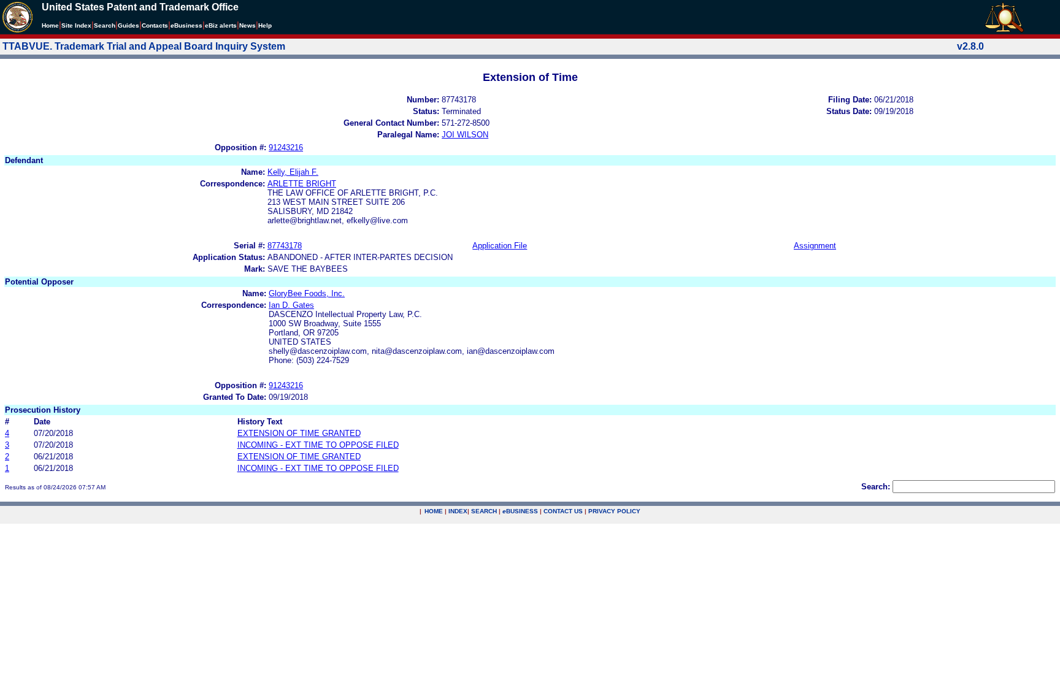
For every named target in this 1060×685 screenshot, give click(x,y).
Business (186, 25)
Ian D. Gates (291, 305)
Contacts (155, 25)
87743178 (284, 245)
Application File (499, 245)
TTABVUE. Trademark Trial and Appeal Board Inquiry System (143, 46)
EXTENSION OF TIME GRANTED (299, 433)
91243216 (286, 147)
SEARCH (484, 511)
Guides (128, 25)
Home (50, 25)
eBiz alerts (221, 25)
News (247, 25)
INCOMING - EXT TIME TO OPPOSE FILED (318, 445)
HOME (433, 511)
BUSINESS (520, 511)
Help (265, 25)
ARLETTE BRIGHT (301, 183)
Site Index (76, 25)
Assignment (815, 245)
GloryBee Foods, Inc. (307, 293)
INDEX (457, 511)
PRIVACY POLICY (614, 511)
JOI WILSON (465, 134)
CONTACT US (563, 511)
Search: (875, 486)
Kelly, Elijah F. (292, 172)
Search (104, 25)
